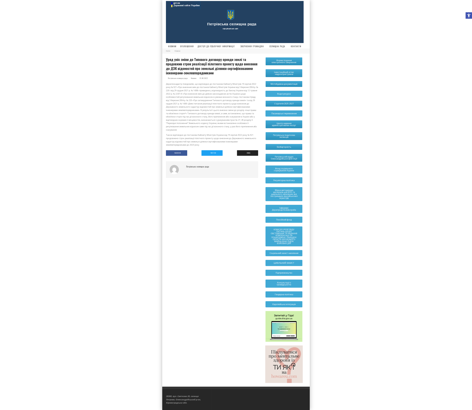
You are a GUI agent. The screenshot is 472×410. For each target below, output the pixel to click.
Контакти (296, 46)
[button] (469, 15)
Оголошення (187, 46)
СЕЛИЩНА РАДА (277, 46)
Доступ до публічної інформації (216, 46)
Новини (172, 46)
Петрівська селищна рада (177, 78)
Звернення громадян (252, 46)
